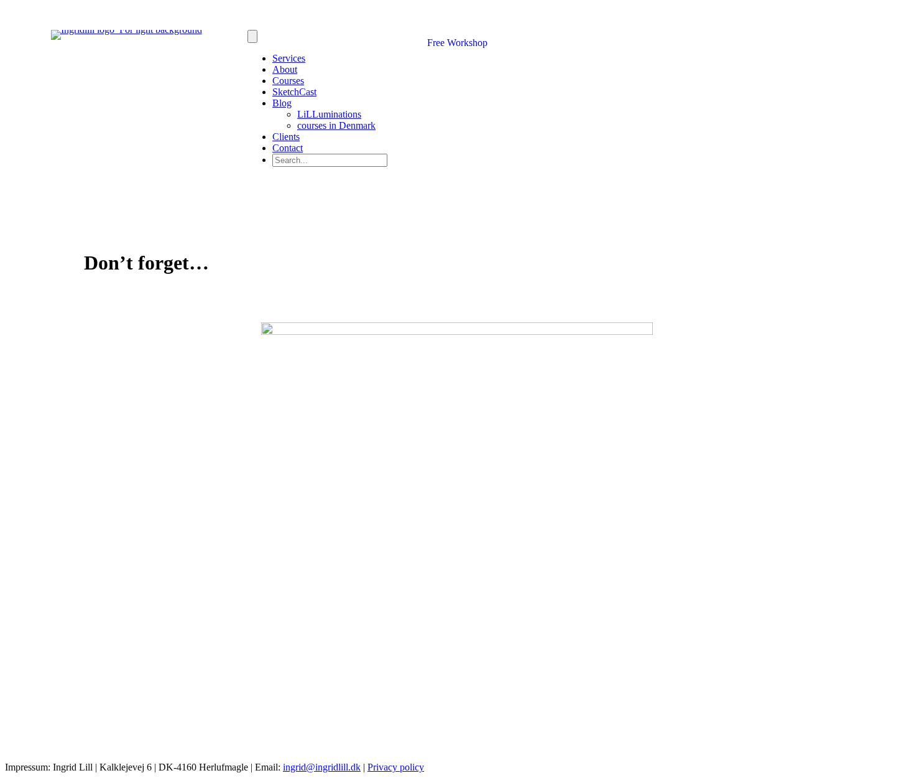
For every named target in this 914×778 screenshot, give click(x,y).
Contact (287, 148)
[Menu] (252, 36)
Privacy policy (395, 767)
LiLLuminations (329, 114)
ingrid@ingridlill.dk (322, 767)
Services (288, 58)
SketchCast (294, 92)
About (284, 69)
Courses (288, 80)
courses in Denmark (336, 125)
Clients (286, 136)
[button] (330, 189)
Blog (282, 103)
